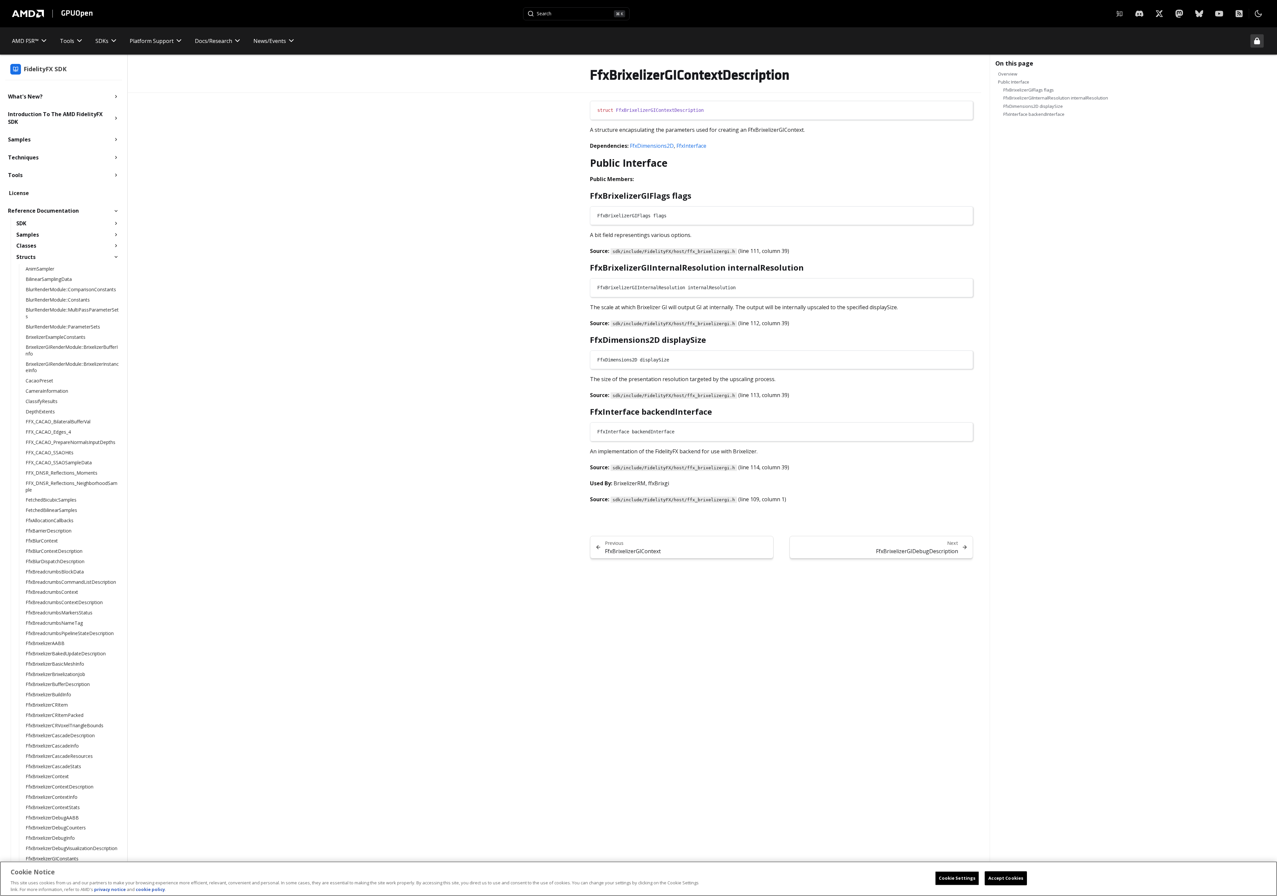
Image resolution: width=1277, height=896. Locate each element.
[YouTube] (1219, 13)
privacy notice (110, 889)
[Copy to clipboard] (964, 109)
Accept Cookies (1005, 878)
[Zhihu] (1119, 13)
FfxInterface (691, 145)
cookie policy (150, 889)
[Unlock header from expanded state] (1257, 41)
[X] (1139, 13)
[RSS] (1239, 13)
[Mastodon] (1179, 13)
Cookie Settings (957, 878)
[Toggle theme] (1258, 13)
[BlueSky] (1199, 13)
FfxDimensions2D (652, 145)
